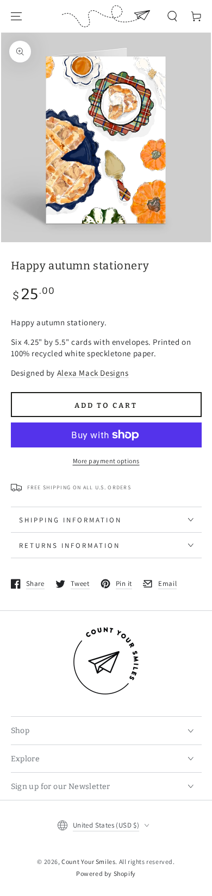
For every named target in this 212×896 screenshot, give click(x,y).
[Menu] (16, 16)
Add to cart (106, 405)
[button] (172, 16)
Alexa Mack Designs (93, 373)
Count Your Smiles (88, 861)
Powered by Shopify (106, 873)
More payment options (106, 461)
